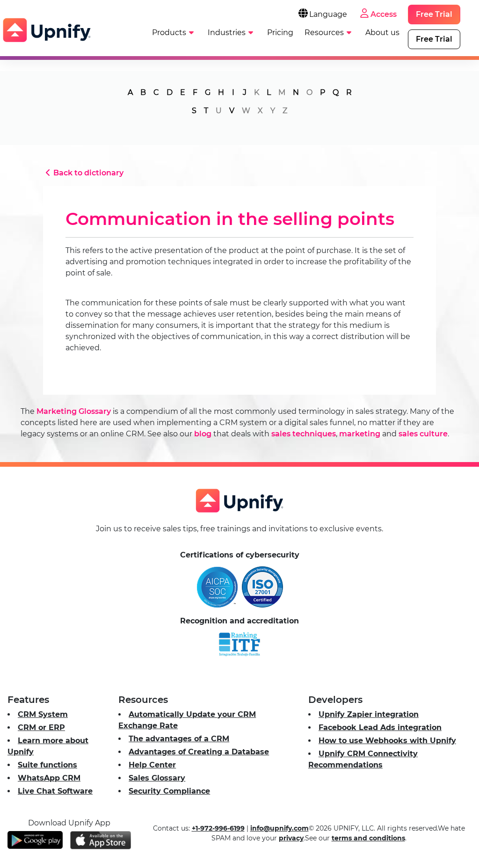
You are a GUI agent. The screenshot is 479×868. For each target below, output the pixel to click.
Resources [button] (324, 32)
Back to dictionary (88, 172)
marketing (359, 433)
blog (202, 433)
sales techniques (303, 433)
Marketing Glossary (73, 411)
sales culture (423, 433)
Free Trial (434, 14)
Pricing (280, 32)
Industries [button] (227, 32)
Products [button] (169, 32)
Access (383, 14)
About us (382, 32)
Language (328, 14)
